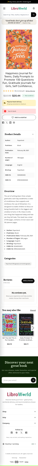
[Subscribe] (33, 380)
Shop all (33, 310)
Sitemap (14, 458)
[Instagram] (12, 433)
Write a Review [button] (30, 91)
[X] (7, 122)
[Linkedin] (10, 122)
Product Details (13, 134)
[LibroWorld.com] (19, 394)
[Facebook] (3, 122)
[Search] (33, 14)
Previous (2, 328)
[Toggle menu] (4, 8)
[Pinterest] (14, 122)
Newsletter (22, 458)
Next (33, 328)
